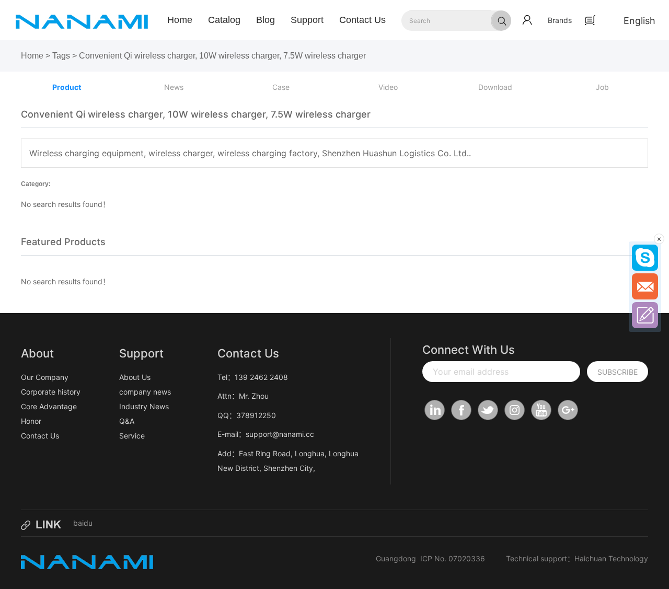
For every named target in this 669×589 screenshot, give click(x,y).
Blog (265, 20)
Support (307, 20)
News (173, 87)
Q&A (126, 421)
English (639, 20)
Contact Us (362, 20)
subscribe (617, 371)
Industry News (144, 406)
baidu (83, 522)
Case (281, 87)
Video (388, 87)
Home (179, 20)
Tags (61, 55)
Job (602, 87)
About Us (135, 377)
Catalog (224, 20)
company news (145, 391)
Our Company (44, 377)
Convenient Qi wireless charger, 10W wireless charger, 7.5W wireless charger (222, 55)
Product (66, 87)
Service (132, 435)
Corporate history (50, 391)
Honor (31, 421)
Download (495, 87)
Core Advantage (49, 406)
